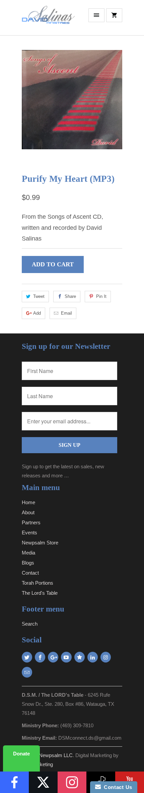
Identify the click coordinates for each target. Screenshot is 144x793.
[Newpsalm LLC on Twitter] (27, 657)
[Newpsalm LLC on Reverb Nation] (79, 657)
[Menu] (96, 15)
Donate (21, 753)
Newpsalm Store (40, 542)
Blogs (28, 563)
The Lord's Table (40, 593)
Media (28, 553)
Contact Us (116, 787)
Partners (31, 522)
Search (30, 624)
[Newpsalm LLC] (48, 20)
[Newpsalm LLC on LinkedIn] (92, 657)
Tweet (39, 296)
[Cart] (114, 15)
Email (66, 313)
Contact (30, 573)
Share (70, 296)
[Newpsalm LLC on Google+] (53, 657)
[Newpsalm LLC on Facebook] (40, 657)
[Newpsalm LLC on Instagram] (105, 657)
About (28, 512)
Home (28, 502)
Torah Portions (37, 583)
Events (29, 532)
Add (37, 313)
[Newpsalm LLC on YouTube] (66, 657)
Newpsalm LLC (56, 755)
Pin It (101, 296)
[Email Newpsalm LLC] (27, 672)
